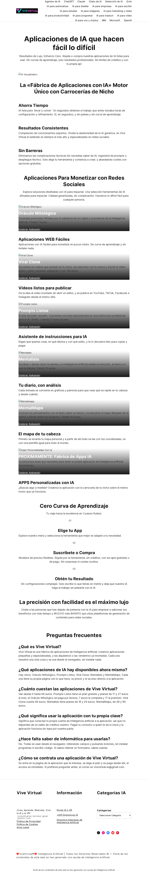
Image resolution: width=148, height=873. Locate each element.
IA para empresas (101, 6)
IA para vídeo (124, 15)
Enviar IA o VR (64, 810)
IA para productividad (57, 15)
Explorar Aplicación (29, 472)
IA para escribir (123, 6)
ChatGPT (69, 1)
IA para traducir (104, 15)
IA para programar (83, 15)
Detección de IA (114, 1)
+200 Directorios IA (67, 815)
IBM (104, 20)
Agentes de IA (52, 1)
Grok (129, 1)
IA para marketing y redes (117, 11)
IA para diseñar (80, 6)
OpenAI (128, 20)
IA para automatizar (58, 6)
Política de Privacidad (29, 821)
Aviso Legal (23, 827)
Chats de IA (95, 1)
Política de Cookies (27, 824)
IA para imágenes (90, 11)
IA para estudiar (68, 11)
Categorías (104, 810)
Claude (81, 1)
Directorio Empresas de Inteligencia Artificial (69, 821)
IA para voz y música (86, 20)
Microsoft (115, 20)
